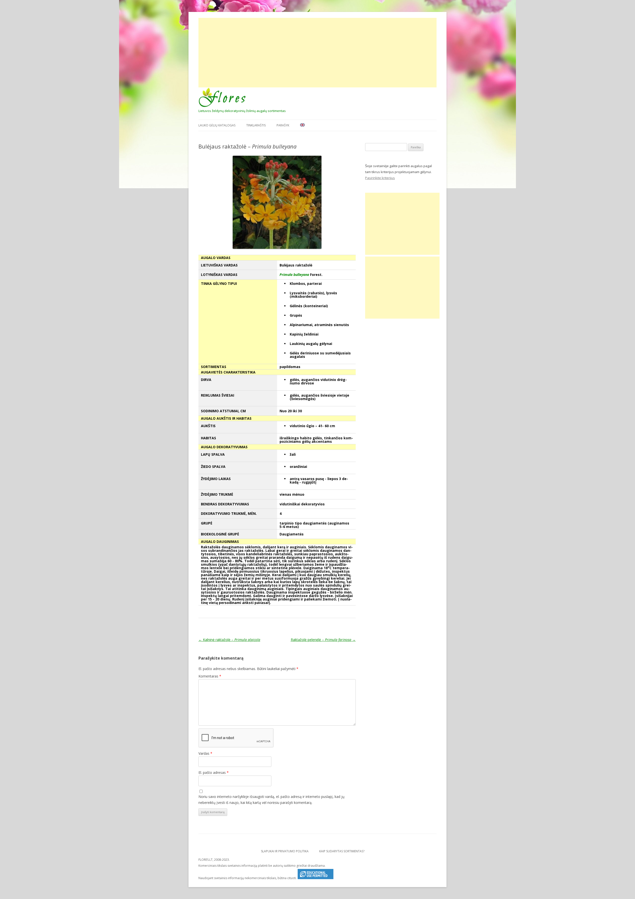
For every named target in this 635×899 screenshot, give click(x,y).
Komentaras (209, 676)
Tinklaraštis (256, 125)
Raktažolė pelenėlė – (323, 639)
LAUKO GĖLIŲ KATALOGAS (216, 125)
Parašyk (283, 125)
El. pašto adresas (213, 772)
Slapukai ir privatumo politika (285, 851)
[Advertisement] (317, 52)
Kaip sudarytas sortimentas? (341, 851)
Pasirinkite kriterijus (380, 178)
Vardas (205, 753)
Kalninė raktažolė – (229, 639)
